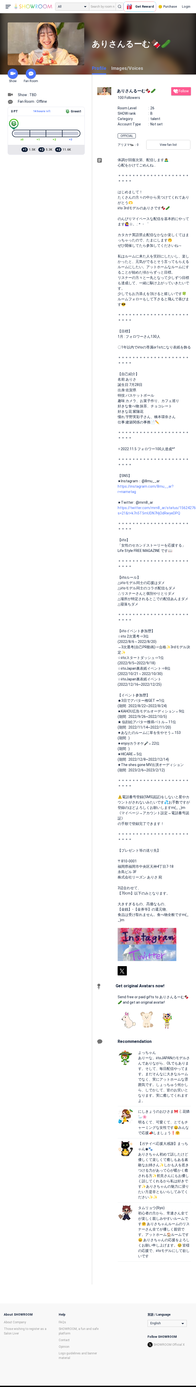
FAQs (62, 1322)
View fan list (168, 145)
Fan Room (31, 81)
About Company (15, 1322)
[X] (122, 970)
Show (13, 81)
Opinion (64, 1347)
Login (186, 6)
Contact (64, 1340)
